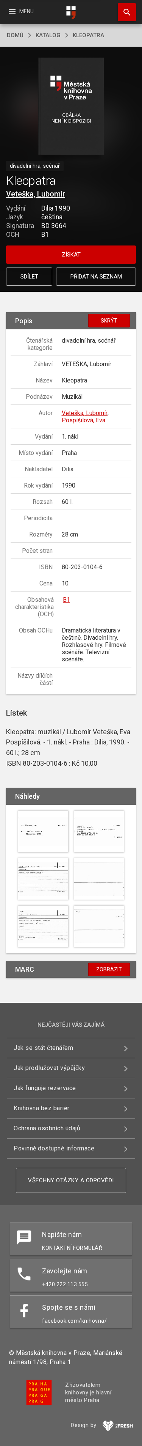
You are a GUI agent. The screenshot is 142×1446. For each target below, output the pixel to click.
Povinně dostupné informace (54, 1148)
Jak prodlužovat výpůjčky (49, 1068)
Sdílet (29, 276)
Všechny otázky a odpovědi (71, 1180)
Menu (21, 11)
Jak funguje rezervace (45, 1088)
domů (15, 35)
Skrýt (109, 321)
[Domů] (71, 12)
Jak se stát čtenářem (43, 1047)
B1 (66, 599)
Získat (71, 254)
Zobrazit (109, 969)
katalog (48, 35)
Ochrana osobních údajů (47, 1128)
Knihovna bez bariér (42, 1108)
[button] (71, 107)
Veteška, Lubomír (35, 193)
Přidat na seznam (96, 276)
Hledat (124, 12)
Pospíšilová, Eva (83, 420)
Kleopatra (88, 35)
